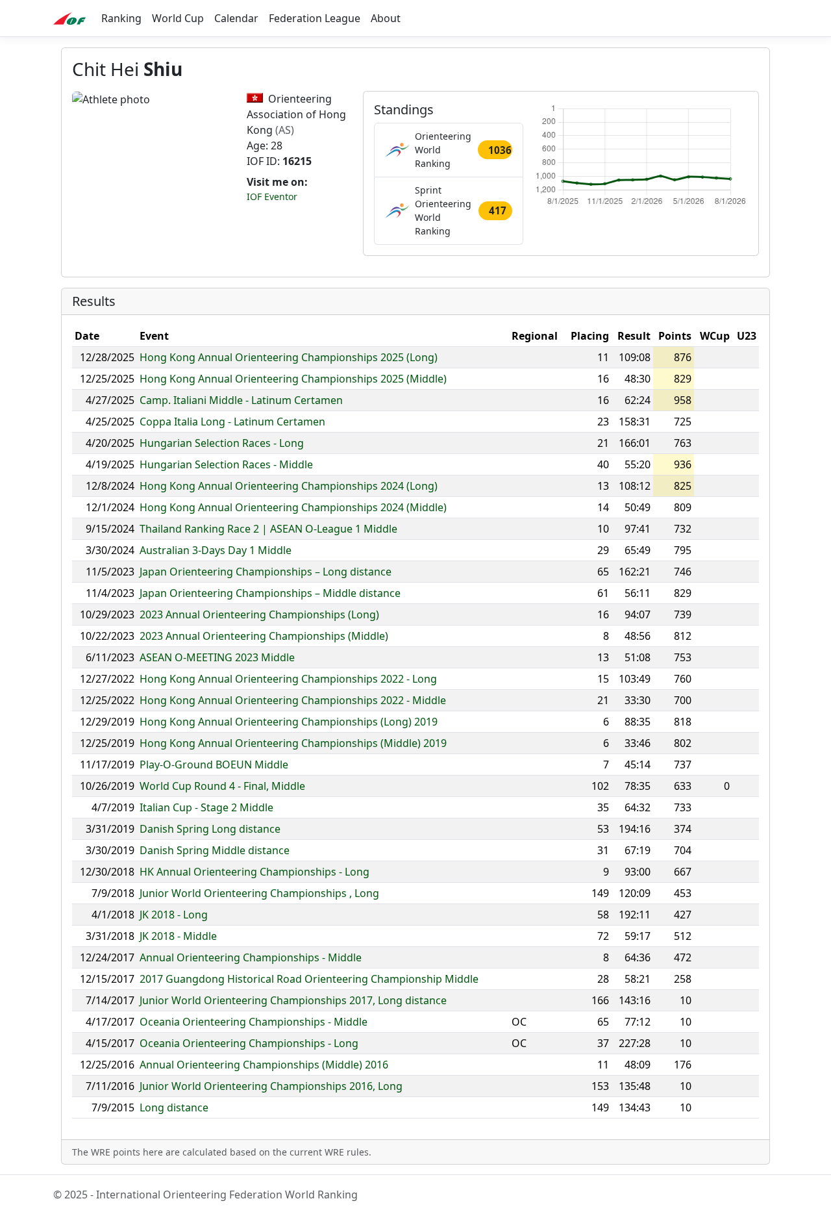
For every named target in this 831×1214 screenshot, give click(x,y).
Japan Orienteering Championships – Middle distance (270, 593)
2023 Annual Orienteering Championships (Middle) (264, 636)
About (386, 18)
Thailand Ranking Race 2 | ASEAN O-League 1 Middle (268, 529)
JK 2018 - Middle (178, 936)
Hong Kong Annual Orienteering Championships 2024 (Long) (289, 486)
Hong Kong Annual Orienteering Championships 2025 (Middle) (293, 379)
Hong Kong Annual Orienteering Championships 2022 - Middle (293, 700)
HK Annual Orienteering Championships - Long (254, 872)
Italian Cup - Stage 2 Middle (206, 807)
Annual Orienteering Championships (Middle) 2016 (264, 1064)
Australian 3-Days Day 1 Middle (215, 550)
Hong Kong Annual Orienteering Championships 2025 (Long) (289, 357)
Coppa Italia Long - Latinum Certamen (232, 421)
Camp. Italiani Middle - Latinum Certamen (241, 400)
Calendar (236, 18)
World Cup (178, 18)
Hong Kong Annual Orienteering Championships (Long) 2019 (289, 721)
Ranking (121, 18)
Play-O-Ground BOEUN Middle (214, 764)
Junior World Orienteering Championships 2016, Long (271, 1086)
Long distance (174, 1107)
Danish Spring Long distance (210, 829)
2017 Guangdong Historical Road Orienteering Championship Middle (309, 979)
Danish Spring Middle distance (215, 850)
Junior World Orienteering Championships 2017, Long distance (293, 1000)
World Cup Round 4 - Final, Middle (222, 786)
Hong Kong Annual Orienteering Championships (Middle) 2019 (293, 743)
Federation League (314, 18)
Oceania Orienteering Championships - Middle (253, 1022)
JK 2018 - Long (174, 914)
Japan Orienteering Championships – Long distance (265, 571)
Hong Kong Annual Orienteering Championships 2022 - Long (288, 679)
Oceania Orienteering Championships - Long (249, 1043)
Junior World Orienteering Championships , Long (259, 893)
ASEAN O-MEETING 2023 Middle (217, 657)
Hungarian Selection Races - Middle (226, 464)
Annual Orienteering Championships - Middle (251, 957)
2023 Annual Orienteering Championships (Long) (259, 614)
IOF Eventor (272, 196)
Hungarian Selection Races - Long (222, 443)
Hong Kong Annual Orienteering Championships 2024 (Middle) (293, 507)
